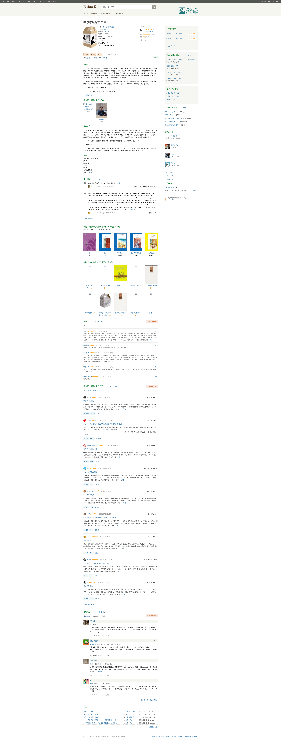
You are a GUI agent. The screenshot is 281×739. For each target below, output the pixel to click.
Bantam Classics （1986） (175, 59)
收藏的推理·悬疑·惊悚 (171, 125)
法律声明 (174, 737)
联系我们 (168, 737)
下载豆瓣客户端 (265, 1)
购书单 (85, 13)
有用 (156, 331)
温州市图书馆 (170, 99)
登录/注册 (275, 1)
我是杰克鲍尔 (131, 711)
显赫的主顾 (94, 641)
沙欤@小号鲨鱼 (92, 445)
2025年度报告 (118, 13)
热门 (84, 326)
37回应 (97, 598)
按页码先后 (96, 616)
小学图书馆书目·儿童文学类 (173, 118)
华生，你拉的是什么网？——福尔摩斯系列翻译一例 (99, 720)
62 (87, 598)
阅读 (39, 1)
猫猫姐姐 (86, 345)
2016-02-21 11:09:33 (102, 345)
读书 (8, 1)
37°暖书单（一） (170, 115)
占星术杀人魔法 (135, 286)
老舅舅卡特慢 (94, 644)
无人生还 (151, 253)
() (99, 671)
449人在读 (169, 172)
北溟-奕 (173, 154)
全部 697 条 (99, 321)
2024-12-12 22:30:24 (102, 353)
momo (129, 714)
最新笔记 (104, 616)
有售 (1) (192, 59)
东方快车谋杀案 (136, 253)
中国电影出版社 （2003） (174, 72)
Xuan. (92, 186)
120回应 (99, 413)
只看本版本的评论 (94, 391)
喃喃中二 (86, 367)
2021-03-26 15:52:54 (101, 331)
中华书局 (106, 31)
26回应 (97, 461)
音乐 (18, 1)
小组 (34, 1)
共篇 (101, 612)
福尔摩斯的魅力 (88, 495)
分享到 (111, 58)
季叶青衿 (86, 353)
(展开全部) (89, 95)
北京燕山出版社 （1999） (174, 78)
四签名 (92, 680)
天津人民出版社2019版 (151, 468)
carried (92, 213)
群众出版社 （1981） (173, 66)
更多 (90, 172)
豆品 (54, 1)
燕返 (88, 514)
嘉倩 (88, 468)
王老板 (89, 397)
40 (94, 413)
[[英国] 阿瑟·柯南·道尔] (88, 105)
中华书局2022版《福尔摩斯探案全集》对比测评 (99, 517)
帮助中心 (181, 737)
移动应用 (195, 737)
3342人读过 (169, 176)
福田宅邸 (93, 661)
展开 (151, 340)
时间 (49, 1)
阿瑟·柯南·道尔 (88, 109)
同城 (29, 1)
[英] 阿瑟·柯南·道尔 (108, 27)
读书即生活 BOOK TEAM (173, 121)
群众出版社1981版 (152, 397)
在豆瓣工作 (161, 737)
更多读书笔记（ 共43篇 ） (149, 700)
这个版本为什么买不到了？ (92, 714)
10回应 (96, 576)
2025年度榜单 (105, 13)
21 (92, 598)
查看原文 (120, 183)
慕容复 (89, 560)
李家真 (104, 29)
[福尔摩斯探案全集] (90, 37)
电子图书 (94, 13)
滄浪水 (92, 664)
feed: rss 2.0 (170, 200)
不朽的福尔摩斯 (88, 401)
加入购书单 (103, 58)
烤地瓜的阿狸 (87, 377)
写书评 (95, 58)
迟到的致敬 (87, 540)
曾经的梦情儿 (88, 586)
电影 (13, 1)
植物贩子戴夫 (175, 145)
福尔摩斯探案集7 (136, 313)
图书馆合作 (188, 737)
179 (87, 461)
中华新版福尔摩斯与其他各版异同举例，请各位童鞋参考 (101, 723)
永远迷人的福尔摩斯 (90, 472)
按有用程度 (87, 616)
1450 (87, 413)
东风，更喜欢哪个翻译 (90, 717)
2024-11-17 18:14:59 (102, 367)
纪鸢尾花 (174, 136)
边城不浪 (90, 491)
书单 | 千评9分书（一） (172, 112)
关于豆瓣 (154, 737)
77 (87, 553)
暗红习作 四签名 (105, 286)
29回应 (97, 530)
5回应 (96, 553)
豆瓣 (2, 1)
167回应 (98, 438)
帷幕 (105, 253)
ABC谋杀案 (120, 253)
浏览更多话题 (153, 727)
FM (44, 1)
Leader (85, 331)
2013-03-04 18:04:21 (105, 377)
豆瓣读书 (91, 7)
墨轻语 (173, 163)
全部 (100, 179)
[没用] (91, 484)
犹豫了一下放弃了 (89, 711)
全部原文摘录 (89, 218)
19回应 (97, 484)
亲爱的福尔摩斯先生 (90, 449)
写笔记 (87, 58)
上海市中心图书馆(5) (172, 96)
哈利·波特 (150, 313)
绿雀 (91, 683)
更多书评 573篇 (90, 604)
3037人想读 (169, 179)
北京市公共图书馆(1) (172, 93)
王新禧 (89, 420)
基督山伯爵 (89, 313)
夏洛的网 (119, 286)
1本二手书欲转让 (170, 187)
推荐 (155, 57)
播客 (23, 1)
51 (87, 576)
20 (93, 438)
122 (87, 507)
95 (87, 530)
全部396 (190, 55)
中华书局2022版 (153, 514)
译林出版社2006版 (152, 420)
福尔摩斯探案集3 (151, 286)
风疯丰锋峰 (130, 717)
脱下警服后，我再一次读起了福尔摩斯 (96, 563)
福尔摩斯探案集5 (120, 313)
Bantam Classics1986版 (150, 537)
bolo (91, 624)
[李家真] (101, 110)
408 (87, 438)
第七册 (92, 621)
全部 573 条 (113, 386)
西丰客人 (130, 720)
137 (87, 484)
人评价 (149, 31)
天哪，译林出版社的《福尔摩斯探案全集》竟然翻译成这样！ (104, 424)
